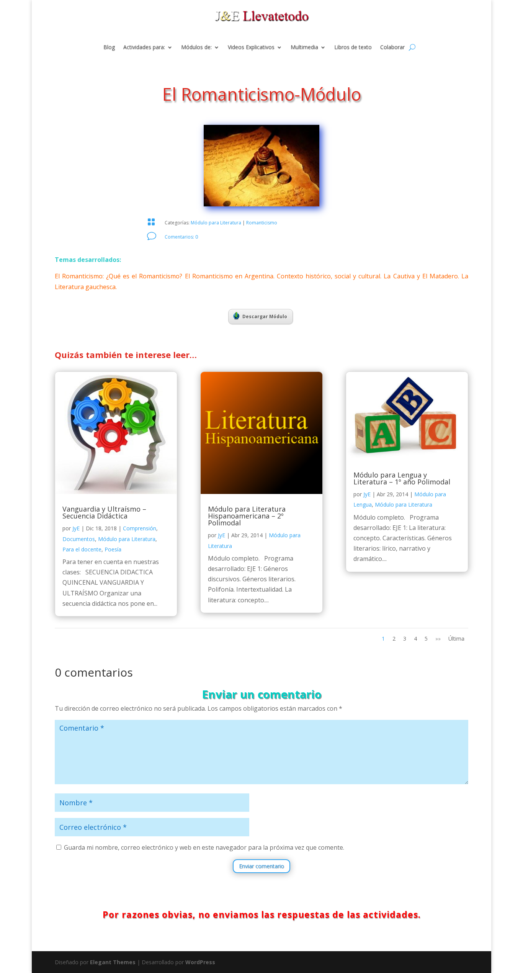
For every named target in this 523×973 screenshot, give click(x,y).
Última (456, 638)
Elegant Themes (113, 962)
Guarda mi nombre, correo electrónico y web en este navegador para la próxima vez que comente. (204, 847)
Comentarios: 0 (181, 237)
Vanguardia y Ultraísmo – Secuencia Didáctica (104, 512)
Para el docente (81, 549)
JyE (76, 528)
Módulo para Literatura (216, 222)
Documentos (78, 539)
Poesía (113, 549)
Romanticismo (261, 222)
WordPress (200, 962)
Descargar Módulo (264, 316)
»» (438, 638)
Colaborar (392, 47)
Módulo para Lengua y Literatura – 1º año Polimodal (401, 478)
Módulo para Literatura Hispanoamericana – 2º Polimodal (247, 515)
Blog (109, 47)
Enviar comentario (261, 866)
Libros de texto (353, 47)
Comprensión (139, 528)
